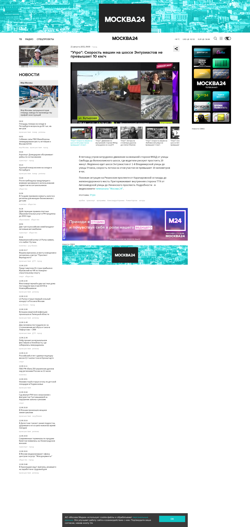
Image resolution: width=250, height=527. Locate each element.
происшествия (25, 132)
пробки (82, 201)
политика (22, 204)
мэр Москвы (24, 147)
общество (23, 189)
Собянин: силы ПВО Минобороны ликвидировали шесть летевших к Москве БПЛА (35, 141)
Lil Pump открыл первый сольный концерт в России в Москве (34, 300)
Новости (29, 74)
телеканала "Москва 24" (109, 189)
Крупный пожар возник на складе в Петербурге (35, 168)
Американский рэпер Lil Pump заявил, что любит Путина (36, 241)
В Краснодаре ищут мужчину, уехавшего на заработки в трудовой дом (37, 468)
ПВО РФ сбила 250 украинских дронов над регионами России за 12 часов (36, 370)
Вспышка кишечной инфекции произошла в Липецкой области (34, 313)
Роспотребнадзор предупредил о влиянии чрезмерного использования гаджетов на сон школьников (36, 183)
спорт (21, 276)
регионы (42, 132)
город (45, 147)
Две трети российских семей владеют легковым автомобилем (36, 228)
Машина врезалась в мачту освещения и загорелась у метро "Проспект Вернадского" (37, 255)
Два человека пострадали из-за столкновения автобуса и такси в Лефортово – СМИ (34, 327)
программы (101, 201)
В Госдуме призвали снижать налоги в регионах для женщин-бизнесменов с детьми (37, 198)
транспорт (23, 161)
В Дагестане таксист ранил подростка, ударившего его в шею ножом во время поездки (37, 425)
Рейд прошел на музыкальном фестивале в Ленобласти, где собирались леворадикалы (33, 342)
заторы (142, 201)
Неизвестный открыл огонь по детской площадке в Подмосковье (37, 383)
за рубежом (37, 416)
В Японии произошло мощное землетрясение (33, 411)
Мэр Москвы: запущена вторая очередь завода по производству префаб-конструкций (36, 112)
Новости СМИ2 (68, 244)
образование (24, 220)
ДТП (34, 261)
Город (94, 47)
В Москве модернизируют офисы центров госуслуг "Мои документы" (35, 455)
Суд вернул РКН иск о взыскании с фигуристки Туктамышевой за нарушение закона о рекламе (35, 397)
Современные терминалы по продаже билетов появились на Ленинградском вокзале (37, 441)
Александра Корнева (115, 201)
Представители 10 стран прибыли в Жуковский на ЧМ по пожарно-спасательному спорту (35, 270)
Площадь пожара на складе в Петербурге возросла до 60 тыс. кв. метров (35, 126)
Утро (92, 195)
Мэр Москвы (27, 83)
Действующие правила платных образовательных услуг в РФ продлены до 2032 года (37, 214)
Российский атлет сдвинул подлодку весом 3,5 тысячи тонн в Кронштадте (36, 356)
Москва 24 (125, 38)
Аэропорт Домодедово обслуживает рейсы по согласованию (36, 155)
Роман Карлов (131, 201)
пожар (34, 132)
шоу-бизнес (32, 246)
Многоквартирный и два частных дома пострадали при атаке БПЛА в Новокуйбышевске (37, 286)
